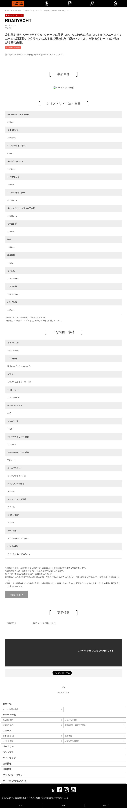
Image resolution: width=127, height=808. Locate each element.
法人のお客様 (34, 798)
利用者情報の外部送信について (55, 798)
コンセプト (8, 752)
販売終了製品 (8, 725)
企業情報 (7, 763)
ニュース (7, 730)
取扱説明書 (15, 594)
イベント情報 (8, 741)
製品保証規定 (8, 720)
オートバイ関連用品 (10, 709)
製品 (47, 5)
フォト (70, 5)
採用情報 (7, 769)
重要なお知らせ (9, 736)
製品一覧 (7, 703)
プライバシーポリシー (13, 774)
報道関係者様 (20, 798)
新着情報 (68, 736)
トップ (21, 805)
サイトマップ (9, 757)
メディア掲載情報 (72, 741)
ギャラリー (8, 746)
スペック (106, 805)
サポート (93, 5)
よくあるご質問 (71, 720)
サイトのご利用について (15, 780)
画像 (63, 805)
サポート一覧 (9, 714)
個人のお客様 (7, 798)
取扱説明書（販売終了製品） (76, 725)
